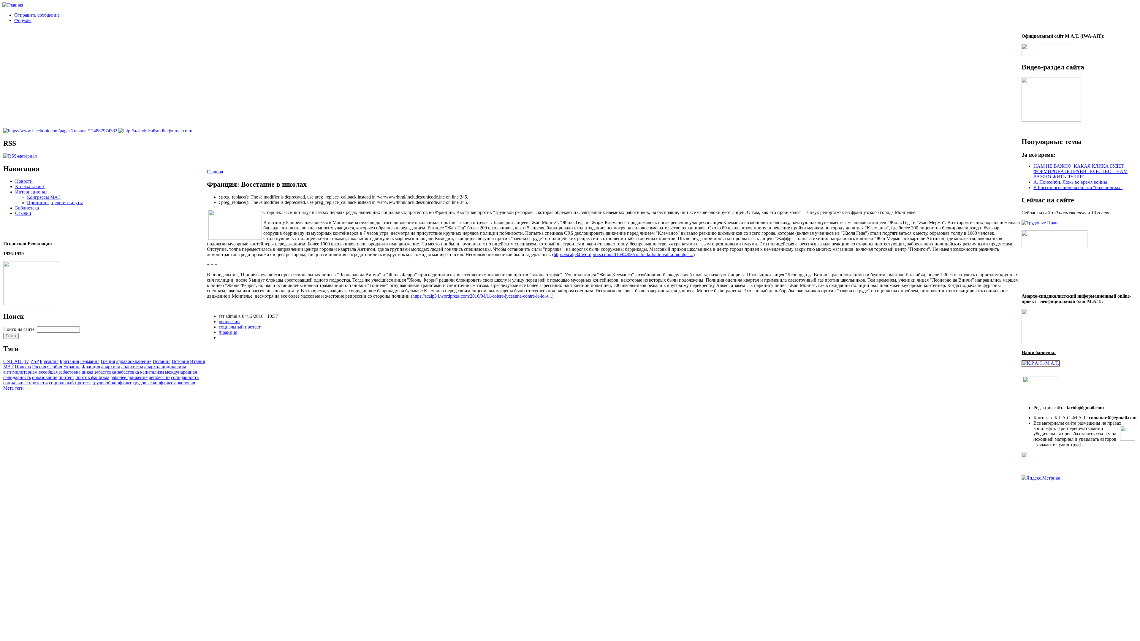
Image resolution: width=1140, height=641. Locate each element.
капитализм (152, 372)
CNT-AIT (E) (16, 361)
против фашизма (92, 377)
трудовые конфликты (154, 382)
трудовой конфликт (112, 382)
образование (44, 377)
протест (66, 377)
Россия (39, 366)
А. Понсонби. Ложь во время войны (1070, 182)
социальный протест (70, 382)
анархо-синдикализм (165, 366)
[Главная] (12, 4)
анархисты (132, 366)
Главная (215, 171)
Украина (71, 366)
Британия (69, 361)
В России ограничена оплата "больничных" (1077, 187)
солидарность (185, 377)
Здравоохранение (133, 361)
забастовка (128, 372)
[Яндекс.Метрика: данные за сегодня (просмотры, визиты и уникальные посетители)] (1041, 478)
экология (186, 382)
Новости (24, 181)
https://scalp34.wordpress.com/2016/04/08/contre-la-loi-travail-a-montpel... (623, 254)
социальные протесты (25, 382)
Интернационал (31, 191)
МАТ (8, 366)
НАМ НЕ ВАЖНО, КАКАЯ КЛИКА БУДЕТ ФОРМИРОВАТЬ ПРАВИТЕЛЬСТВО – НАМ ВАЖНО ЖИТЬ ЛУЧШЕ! (1080, 171)
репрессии (159, 377)
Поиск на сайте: (20, 329)
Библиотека (27, 207)
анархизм (110, 366)
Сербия (54, 366)
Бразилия (49, 361)
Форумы (22, 20)
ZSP (35, 361)
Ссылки (23, 213)
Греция (108, 361)
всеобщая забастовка (59, 372)
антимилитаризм (20, 372)
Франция (91, 366)
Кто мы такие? (30, 186)
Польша (23, 366)
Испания (161, 361)
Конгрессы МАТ (44, 197)
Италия (197, 361)
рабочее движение (129, 377)
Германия (89, 361)
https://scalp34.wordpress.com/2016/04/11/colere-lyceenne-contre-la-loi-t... (482, 296)
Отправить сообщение (37, 15)
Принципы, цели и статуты (55, 202)
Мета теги (13, 388)
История (180, 361)
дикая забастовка (99, 372)
